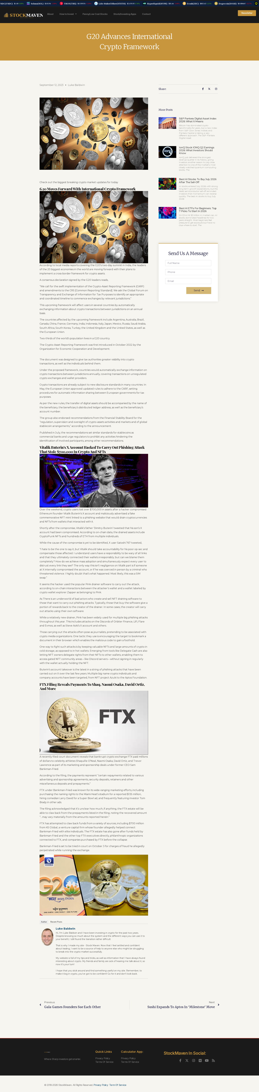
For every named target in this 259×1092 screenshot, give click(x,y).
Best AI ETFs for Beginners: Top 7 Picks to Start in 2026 (197, 210)
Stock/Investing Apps (124, 14)
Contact (146, 14)
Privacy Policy (102, 1058)
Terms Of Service (104, 1061)
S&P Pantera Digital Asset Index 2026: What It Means (197, 120)
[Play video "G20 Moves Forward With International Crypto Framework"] (94, 885)
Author (44, 922)
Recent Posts (56, 922)
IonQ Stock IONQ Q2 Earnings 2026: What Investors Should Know (196, 150)
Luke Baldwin (65, 928)
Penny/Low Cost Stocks (95, 14)
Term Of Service (117, 1084)
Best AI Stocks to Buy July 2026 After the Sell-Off (197, 181)
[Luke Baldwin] (47, 937)
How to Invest (67, 14)
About (50, 14)
